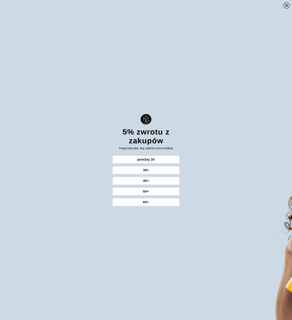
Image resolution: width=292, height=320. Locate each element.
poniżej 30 (146, 159)
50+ (146, 191)
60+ (146, 202)
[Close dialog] (286, 5)
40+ (146, 181)
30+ (146, 170)
